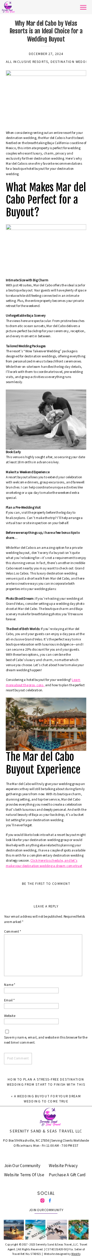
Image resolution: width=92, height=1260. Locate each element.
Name (9, 985)
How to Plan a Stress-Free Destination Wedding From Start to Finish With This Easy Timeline (46, 1084)
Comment (12, 931)
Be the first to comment (46, 883)
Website (9, 1015)
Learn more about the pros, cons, (43, 682)
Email (9, 1000)
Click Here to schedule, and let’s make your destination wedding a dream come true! (44, 863)
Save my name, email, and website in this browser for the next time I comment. (45, 1040)
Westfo (75, 1254)
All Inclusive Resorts (27, 61)
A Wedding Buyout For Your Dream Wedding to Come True (47, 1099)
